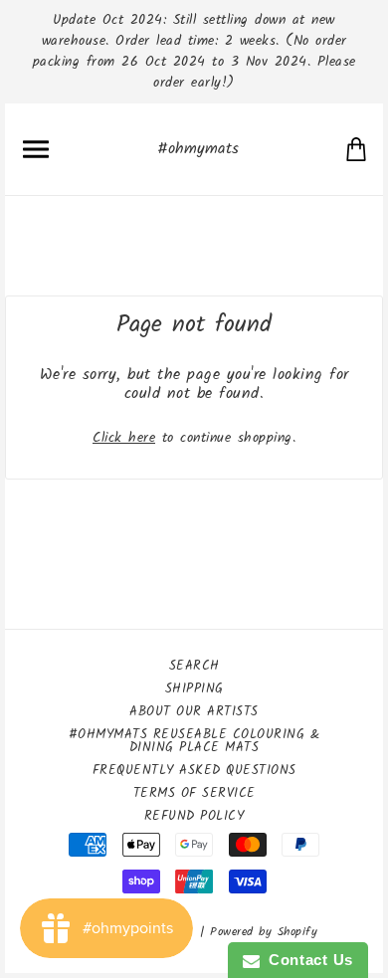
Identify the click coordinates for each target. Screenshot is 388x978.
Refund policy (194, 816)
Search (194, 666)
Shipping (194, 689)
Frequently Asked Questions (194, 770)
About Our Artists (194, 711)
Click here (124, 438)
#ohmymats (198, 148)
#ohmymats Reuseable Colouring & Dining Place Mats (194, 741)
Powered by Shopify (263, 931)
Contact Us (306, 959)
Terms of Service (194, 793)
